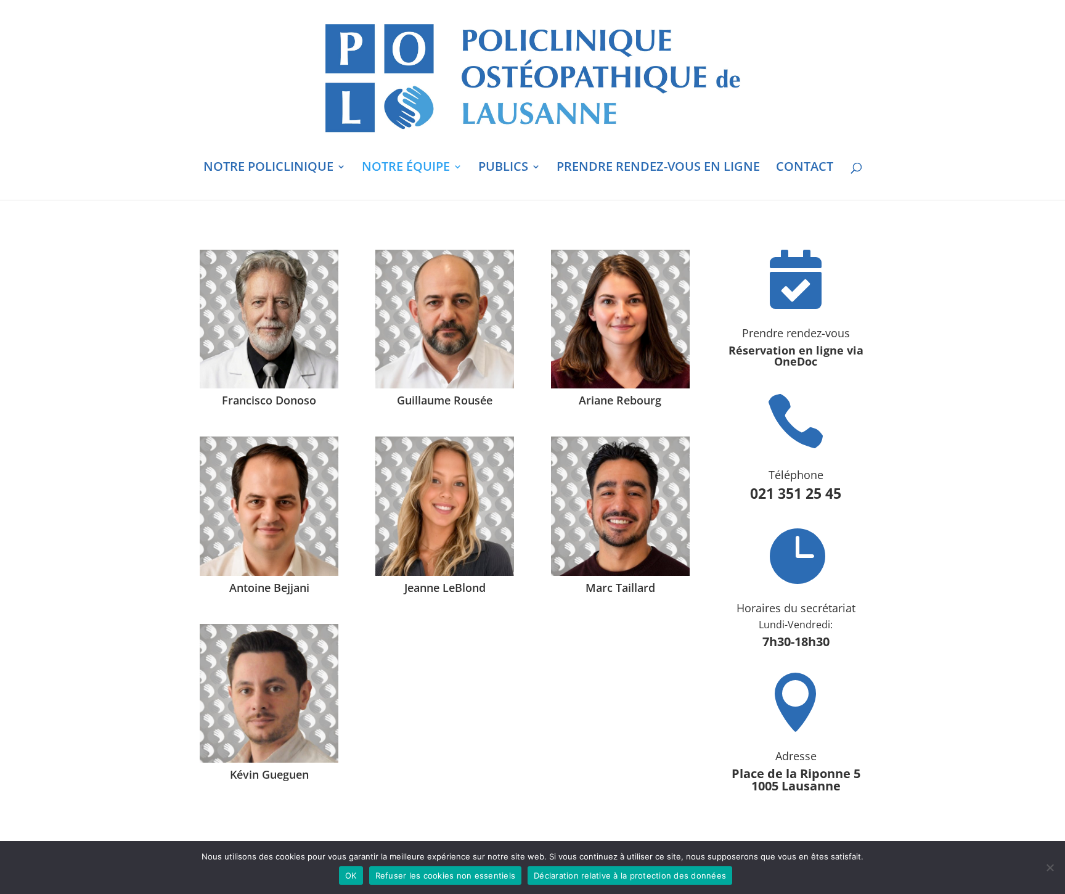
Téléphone (796, 474)
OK (351, 875)
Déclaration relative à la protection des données (630, 875)
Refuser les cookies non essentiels (445, 875)
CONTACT (804, 168)
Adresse (796, 755)
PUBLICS (503, 168)
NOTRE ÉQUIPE (406, 168)
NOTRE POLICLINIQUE (268, 168)
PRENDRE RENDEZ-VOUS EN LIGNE (658, 168)
